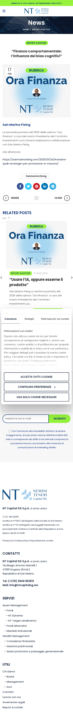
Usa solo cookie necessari (36, 396)
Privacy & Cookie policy (15, 540)
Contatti (8, 692)
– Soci (8, 687)
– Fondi (8, 610)
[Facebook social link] (20, 186)
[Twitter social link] (28, 186)
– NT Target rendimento (21, 620)
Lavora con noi (12, 697)
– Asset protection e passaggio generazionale (33, 651)
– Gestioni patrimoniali (18, 646)
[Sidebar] (4, 218)
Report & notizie (41, 29)
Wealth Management (16, 636)
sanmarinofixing (36, 176)
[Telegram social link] (52, 186)
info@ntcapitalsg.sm (23, 585)
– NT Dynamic (14, 615)
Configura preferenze (34, 386)
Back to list (36, 198)
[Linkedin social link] (44, 186)
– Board (9, 676)
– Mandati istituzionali (18, 631)
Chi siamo (9, 671)
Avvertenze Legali (14, 702)
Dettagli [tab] (29, 318)
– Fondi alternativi (15, 625)
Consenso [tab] (11, 318)
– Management (14, 681)
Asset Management (15, 605)
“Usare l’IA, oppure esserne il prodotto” (36, 282)
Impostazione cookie (41, 540)
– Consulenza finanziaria (19, 641)
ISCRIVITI (60, 419)
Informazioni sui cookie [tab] (55, 318)
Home (26, 29)
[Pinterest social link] (36, 186)
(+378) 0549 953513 (21, 581)
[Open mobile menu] (4, 11)
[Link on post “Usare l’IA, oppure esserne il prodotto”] (36, 245)
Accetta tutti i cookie (36, 376)
